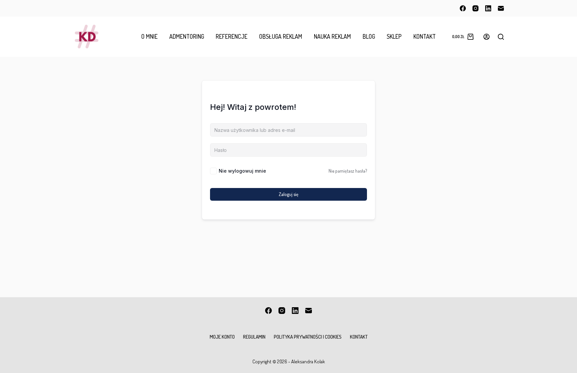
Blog (369, 36)
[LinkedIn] (488, 8)
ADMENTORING (186, 36)
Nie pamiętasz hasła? (348, 171)
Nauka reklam (332, 36)
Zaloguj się (289, 194)
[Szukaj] (501, 37)
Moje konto (222, 337)
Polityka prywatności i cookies (308, 337)
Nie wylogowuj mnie (242, 171)
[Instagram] (475, 8)
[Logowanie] (487, 37)
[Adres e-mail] (501, 8)
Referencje (231, 36)
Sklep (394, 36)
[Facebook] (463, 8)
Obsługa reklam (280, 36)
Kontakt (424, 36)
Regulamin (254, 337)
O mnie (149, 36)
